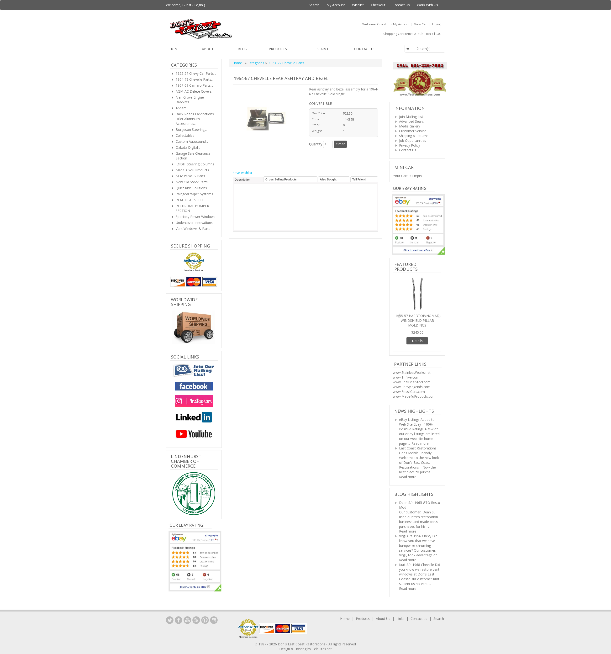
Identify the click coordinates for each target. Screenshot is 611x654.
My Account (336, 5)
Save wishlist (242, 172)
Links (400, 614)
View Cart (421, 24)
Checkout (378, 5)
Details (417, 324)
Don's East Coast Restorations (302, 639)
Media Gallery (409, 126)
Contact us (364, 49)
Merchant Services (193, 270)
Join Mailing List (411, 116)
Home (174, 49)
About (208, 49)
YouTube (187, 615)
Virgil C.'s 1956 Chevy (415, 519)
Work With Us (427, 5)
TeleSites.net (322, 644)
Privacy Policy (409, 145)
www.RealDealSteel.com (412, 365)
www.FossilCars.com (409, 375)
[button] (396, 305)
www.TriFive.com (406, 360)
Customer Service (412, 131)
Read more (420, 426)
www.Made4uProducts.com (414, 379)
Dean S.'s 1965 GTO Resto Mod (419, 488)
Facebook (178, 615)
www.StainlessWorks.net (412, 355)
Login (198, 5)
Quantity (315, 144)
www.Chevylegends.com (411, 370)
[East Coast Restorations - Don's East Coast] (235, 29)
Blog (242, 49)
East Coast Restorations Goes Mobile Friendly (418, 433)
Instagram (214, 615)
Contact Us (401, 5)
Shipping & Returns (413, 135)
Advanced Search (412, 121)
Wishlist (358, 5)
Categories (256, 63)
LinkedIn (170, 615)
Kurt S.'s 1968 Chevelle (416, 548)
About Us (383, 614)
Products (278, 49)
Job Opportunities (412, 140)
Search (314, 5)
